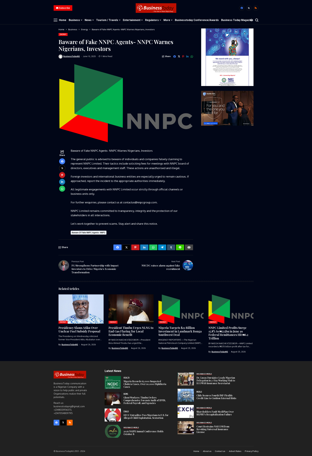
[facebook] (241, 8)
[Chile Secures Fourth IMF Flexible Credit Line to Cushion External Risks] (186, 395)
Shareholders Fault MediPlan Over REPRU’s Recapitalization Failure (215, 413)
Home (61, 29)
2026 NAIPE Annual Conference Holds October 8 (143, 433)
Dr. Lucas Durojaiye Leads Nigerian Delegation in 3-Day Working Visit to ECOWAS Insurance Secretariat (215, 380)
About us (207, 451)
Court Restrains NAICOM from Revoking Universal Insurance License (212, 429)
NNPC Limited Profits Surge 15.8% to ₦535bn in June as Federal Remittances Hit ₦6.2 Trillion (228, 333)
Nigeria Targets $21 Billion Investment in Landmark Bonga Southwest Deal (180, 331)
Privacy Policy (251, 451)
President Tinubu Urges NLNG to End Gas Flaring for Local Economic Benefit (131, 331)
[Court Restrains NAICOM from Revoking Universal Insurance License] (186, 427)
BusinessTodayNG (71, 56)
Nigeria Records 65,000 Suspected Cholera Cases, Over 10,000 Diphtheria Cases (145, 384)
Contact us (220, 451)
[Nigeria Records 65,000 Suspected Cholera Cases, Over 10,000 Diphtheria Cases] (113, 382)
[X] (248, 8)
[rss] (255, 8)
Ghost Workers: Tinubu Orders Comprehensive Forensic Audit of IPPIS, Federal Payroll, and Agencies (145, 400)
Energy (84, 29)
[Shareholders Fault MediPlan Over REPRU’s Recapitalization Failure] (186, 411)
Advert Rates (235, 451)
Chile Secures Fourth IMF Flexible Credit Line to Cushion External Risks (216, 397)
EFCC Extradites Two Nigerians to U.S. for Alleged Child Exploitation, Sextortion (146, 416)
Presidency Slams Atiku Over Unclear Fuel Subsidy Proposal (79, 329)
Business (72, 29)
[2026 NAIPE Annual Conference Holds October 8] (113, 431)
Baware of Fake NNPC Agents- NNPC (88, 232)
